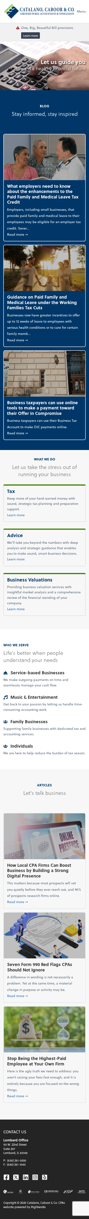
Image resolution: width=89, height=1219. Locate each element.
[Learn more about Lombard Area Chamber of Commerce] (51, 1191)
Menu (81, 11)
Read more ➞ (44, 234)
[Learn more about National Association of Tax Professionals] (68, 1191)
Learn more (30, 35)
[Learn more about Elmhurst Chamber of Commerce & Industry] (33, 1191)
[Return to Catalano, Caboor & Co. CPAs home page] (39, 11)
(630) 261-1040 (16, 1164)
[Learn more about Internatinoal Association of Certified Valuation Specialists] (82, 1192)
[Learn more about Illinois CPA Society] (20, 1191)
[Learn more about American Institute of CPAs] (8, 1191)
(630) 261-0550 (16, 1160)
